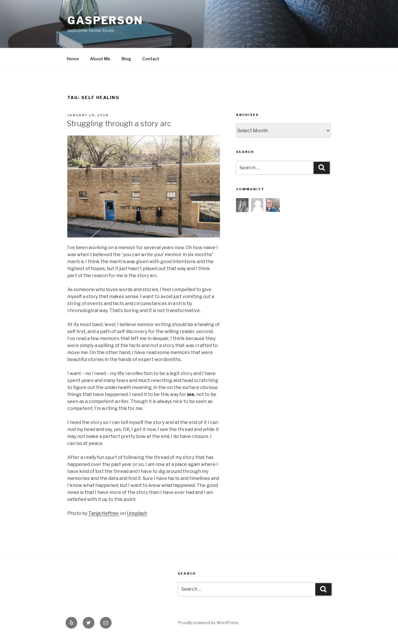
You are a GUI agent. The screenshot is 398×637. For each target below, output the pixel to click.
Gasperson (105, 20)
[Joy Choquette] (243, 204)
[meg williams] (258, 204)
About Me (100, 58)
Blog (126, 58)
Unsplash (137, 513)
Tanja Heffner (103, 513)
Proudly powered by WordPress (208, 622)
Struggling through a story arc (119, 123)
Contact (150, 58)
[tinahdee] (273, 204)
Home (73, 58)
